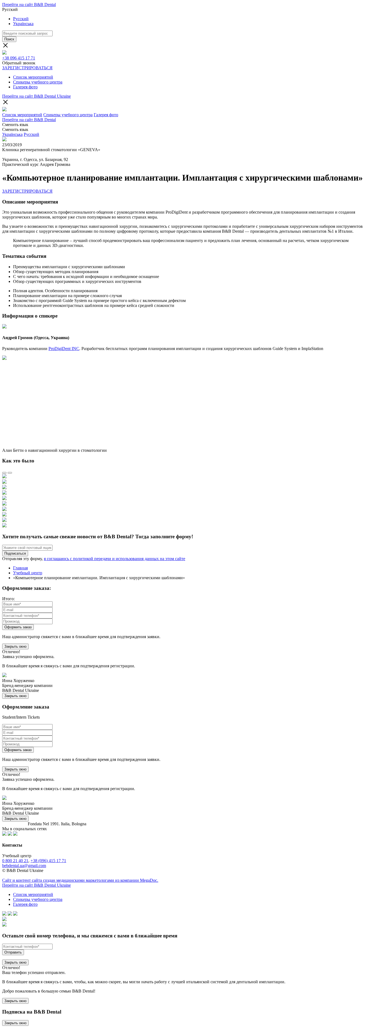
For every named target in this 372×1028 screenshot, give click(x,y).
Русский (21, 18)
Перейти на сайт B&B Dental (29, 4)
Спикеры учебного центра (37, 82)
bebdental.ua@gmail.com (24, 865)
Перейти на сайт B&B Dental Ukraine (36, 96)
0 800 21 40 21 (15, 860)
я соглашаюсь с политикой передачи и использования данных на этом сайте (114, 558)
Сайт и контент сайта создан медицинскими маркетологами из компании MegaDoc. (80, 880)
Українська (23, 23)
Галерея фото (25, 87)
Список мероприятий (33, 77)
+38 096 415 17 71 (18, 58)
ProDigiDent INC (63, 348)
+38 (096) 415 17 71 (48, 860)
